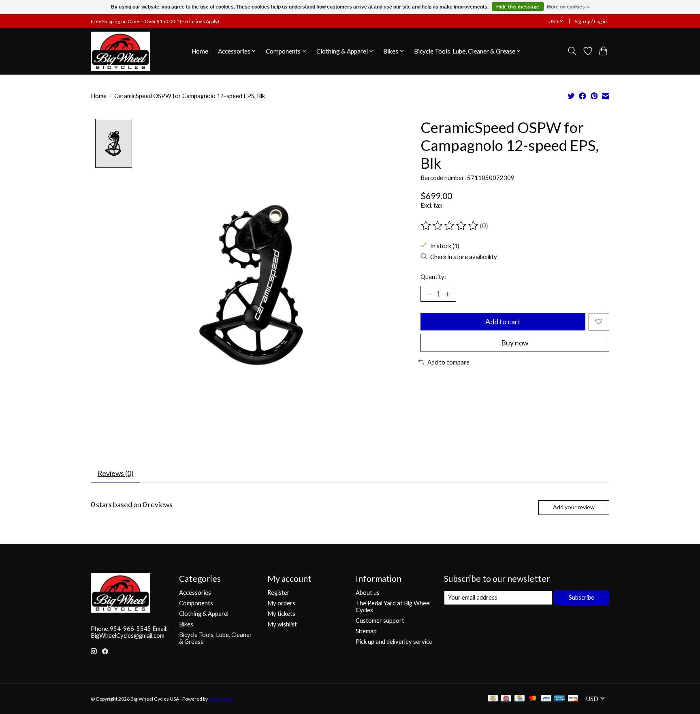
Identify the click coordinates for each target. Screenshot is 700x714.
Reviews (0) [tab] (116, 473)
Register (278, 592)
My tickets (281, 613)
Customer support (380, 620)
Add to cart (503, 321)
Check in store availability (463, 256)
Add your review (574, 507)
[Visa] (546, 699)
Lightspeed (221, 699)
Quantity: (433, 276)
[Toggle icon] (572, 51)
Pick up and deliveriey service (394, 641)
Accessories (195, 592)
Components (196, 603)
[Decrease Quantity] (429, 293)
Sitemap (366, 631)
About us (368, 592)
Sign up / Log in (591, 21)
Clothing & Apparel (203, 613)
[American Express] (559, 699)
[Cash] (493, 699)
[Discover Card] (573, 699)
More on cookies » (568, 7)
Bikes (186, 624)
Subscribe (581, 597)
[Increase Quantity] (447, 293)
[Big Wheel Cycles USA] (120, 51)
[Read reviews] (450, 226)
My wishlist (282, 624)
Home (200, 51)
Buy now (514, 343)
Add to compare (448, 362)
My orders (281, 603)
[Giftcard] (506, 699)
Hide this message (517, 7)
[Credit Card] (519, 699)
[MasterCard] (532, 699)
